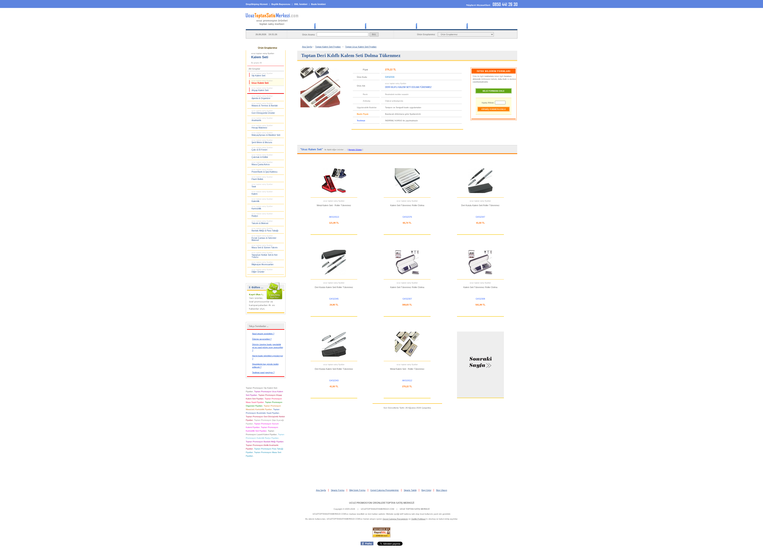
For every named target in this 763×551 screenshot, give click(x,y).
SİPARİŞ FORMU (390, 26)
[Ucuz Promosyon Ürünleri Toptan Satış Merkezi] (272, 17)
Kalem (262, 193)
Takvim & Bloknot (262, 222)
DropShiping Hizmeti (257, 4)
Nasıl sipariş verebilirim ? (263, 334)
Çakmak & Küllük (262, 156)
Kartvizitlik (262, 207)
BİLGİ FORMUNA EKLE (493, 91)
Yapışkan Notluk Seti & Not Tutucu (264, 255)
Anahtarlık (262, 119)
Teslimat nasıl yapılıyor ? (263, 372)
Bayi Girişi (426, 490)
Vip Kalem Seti (262, 74)
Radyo (262, 215)
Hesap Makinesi (262, 126)
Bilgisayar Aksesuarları (263, 263)
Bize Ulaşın (441, 490)
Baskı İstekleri (318, 4)
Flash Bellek (262, 178)
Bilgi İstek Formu (357, 490)
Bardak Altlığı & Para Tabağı (265, 229)
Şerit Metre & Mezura (262, 141)
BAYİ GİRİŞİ (492, 26)
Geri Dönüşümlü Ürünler (263, 112)
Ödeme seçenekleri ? (262, 339)
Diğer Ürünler (262, 271)
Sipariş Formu (337, 490)
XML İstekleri (300, 4)
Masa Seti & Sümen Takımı (265, 246)
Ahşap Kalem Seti (262, 89)
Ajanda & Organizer (262, 97)
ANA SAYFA (339, 26)
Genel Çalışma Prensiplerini (395, 519)
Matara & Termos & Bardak (265, 104)
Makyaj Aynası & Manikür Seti (266, 134)
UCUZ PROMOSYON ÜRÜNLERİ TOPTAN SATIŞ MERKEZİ (381, 503)
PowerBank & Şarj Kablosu (264, 171)
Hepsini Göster (355, 149)
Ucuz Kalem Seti (262, 82)
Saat (262, 185)
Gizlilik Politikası (418, 519)
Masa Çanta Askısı (262, 163)
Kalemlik (262, 200)
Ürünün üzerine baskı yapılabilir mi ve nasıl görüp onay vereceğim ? (267, 347)
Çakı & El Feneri (262, 148)
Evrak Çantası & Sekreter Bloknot (264, 238)
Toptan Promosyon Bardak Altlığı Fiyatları (265, 441)
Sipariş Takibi (410, 490)
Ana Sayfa (307, 47)
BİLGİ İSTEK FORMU (441, 26)
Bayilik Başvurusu (280, 4)
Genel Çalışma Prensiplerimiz (384, 490)
